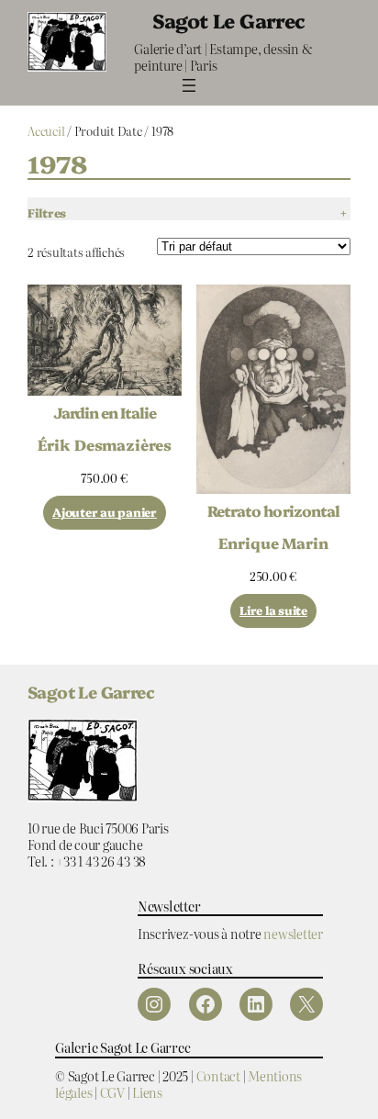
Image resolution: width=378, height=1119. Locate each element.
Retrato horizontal (273, 510)
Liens (147, 1092)
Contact (218, 1075)
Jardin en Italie (105, 412)
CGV (112, 1092)
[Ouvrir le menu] (189, 85)
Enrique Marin (273, 542)
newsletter (293, 933)
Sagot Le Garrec (229, 19)
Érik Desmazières (104, 444)
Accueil (46, 131)
